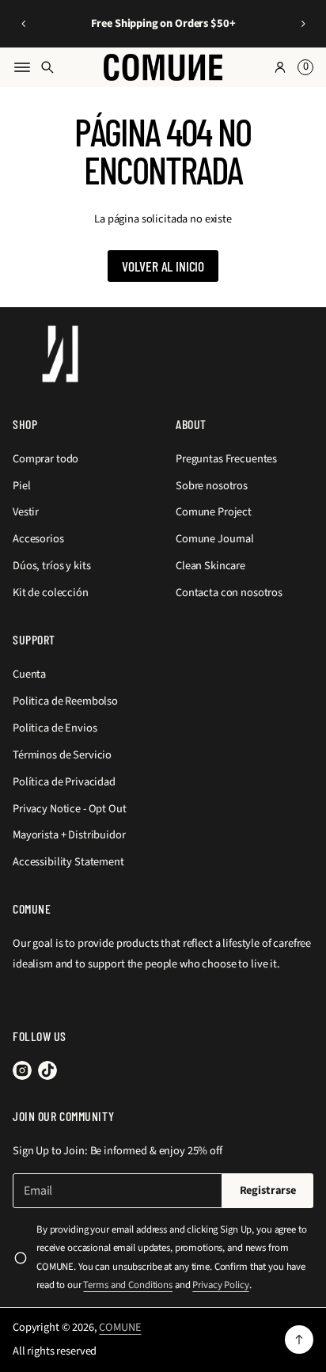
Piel (21, 485)
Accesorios (38, 538)
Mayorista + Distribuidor (69, 835)
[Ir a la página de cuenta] (280, 67)
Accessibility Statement (68, 861)
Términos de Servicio (62, 755)
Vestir (26, 512)
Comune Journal (215, 538)
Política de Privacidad (64, 781)
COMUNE (120, 1327)
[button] (23, 23)
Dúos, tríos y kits (51, 565)
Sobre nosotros (212, 485)
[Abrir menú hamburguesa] (22, 67)
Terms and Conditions (127, 1285)
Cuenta (29, 674)
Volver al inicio (163, 266)
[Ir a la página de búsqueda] (47, 67)
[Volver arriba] (299, 1339)
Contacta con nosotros (229, 592)
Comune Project (214, 512)
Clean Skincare (210, 565)
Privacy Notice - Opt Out (70, 808)
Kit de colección (51, 592)
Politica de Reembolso (65, 701)
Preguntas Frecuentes (226, 458)
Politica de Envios (55, 728)
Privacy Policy (220, 1285)
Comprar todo (45, 458)
